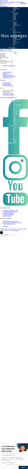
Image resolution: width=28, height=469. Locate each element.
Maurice (14, 9)
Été (11, 134)
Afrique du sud (15, 12)
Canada (14, 43)
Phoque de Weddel (16, 88)
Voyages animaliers (14, 48)
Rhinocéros (15, 118)
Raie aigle (15, 78)
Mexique (14, 37)
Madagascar (15, 6)
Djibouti (14, 18)
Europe (12, 29)
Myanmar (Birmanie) (16, 24)
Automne (12, 138)
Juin (13, 135)
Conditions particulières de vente (10, 210)
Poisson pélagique (16, 101)
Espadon (14, 94)
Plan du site (5, 226)
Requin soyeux (15, 68)
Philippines (15, 22)
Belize (14, 41)
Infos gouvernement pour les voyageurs (12, 222)
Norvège (14, 34)
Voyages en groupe (12, 142)
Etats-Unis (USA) (16, 42)
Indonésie (14, 21)
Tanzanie (14, 15)
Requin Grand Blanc (16, 57)
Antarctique (13, 45)
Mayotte (14, 10)
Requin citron (15, 67)
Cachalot (14, 80)
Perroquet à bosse (16, 96)
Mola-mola (15, 97)
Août (14, 137)
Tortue (14, 103)
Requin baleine (15, 63)
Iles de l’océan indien (14, 4)
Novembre (15, 141)
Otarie (14, 85)
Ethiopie (14, 17)
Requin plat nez (16, 74)
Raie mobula (15, 77)
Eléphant (14, 117)
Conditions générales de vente (10, 211)
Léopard (14, 116)
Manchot (14, 123)
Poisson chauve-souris (17, 99)
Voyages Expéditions (14, 52)
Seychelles (15, 7)
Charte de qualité (7, 216)
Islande (14, 33)
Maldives (14, 5)
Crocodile (14, 102)
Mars (14, 131)
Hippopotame (15, 120)
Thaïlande (15, 23)
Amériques (13, 36)
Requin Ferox (15, 75)
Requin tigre (15, 58)
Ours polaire (15, 122)
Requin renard (15, 66)
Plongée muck (15, 110)
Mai (13, 133)
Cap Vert (14, 19)
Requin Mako (15, 59)
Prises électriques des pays (9, 223)
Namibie (14, 16)
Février (14, 129)
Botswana (14, 14)
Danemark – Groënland (17, 35)
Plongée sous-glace (16, 107)
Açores (14, 31)
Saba (14, 1)
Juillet (14, 136)
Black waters (15, 111)
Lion (14, 115)
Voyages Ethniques (14, 51)
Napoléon (14, 95)
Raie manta (15, 76)
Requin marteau (16, 61)
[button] (1, 232)
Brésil (14, 44)
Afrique (12, 11)
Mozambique (15, 13)
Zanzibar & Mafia (16, 8)
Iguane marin (15, 93)
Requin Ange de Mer (16, 72)
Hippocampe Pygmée (17, 104)
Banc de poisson (16, 84)
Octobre (14, 140)
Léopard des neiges (16, 114)
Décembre (15, 127)
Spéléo (14, 108)
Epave (14, 106)
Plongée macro (15, 109)
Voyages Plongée (14, 49)
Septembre (15, 139)
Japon (14, 25)
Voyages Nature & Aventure (16, 53)
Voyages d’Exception (14, 50)
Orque (14, 81)
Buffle (14, 119)
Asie (11, 20)
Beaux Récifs (15, 112)
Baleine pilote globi (16, 82)
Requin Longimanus (16, 60)
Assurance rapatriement (8, 214)
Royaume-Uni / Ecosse (17, 32)
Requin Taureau (16, 69)
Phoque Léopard (16, 86)
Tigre (14, 121)
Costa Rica (15, 38)
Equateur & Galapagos (17, 39)
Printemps (12, 130)
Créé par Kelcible (14, 230)
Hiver (12, 126)
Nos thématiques (12, 47)
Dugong (14, 92)
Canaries (14, 30)
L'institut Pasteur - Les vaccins (10, 221)
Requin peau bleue (16, 64)
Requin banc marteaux (17, 62)
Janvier (14, 128)
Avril (14, 132)
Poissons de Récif (16, 100)
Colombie (14, 40)
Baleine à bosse (15, 79)
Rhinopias (15, 98)
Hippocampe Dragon (16, 105)
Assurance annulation (8, 213)
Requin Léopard (16, 73)
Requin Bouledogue (16, 65)
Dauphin (14, 83)
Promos (10, 143)
